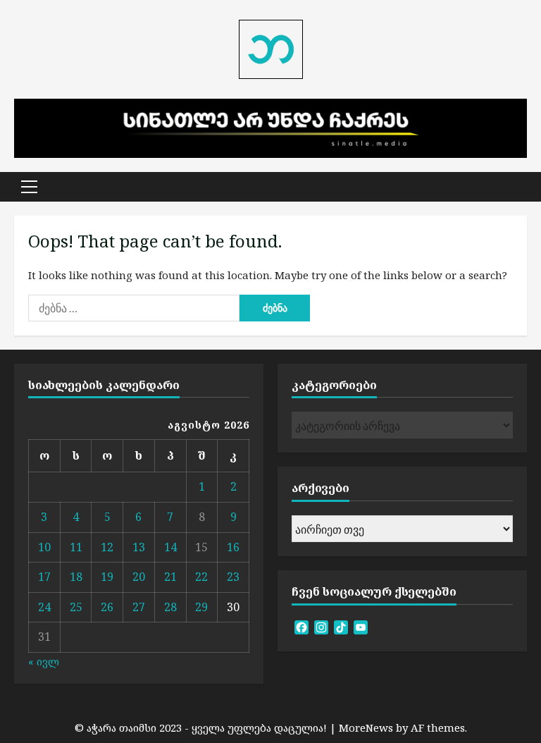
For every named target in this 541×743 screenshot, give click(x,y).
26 (107, 607)
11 (76, 547)
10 (44, 547)
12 (107, 547)
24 (44, 607)
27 (138, 607)
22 (201, 576)
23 (233, 576)
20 (138, 576)
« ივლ (43, 661)
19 (107, 576)
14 (170, 547)
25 (76, 607)
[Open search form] (522, 186)
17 (44, 576)
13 (138, 547)
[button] (29, 187)
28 (170, 607)
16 (233, 547)
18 (76, 576)
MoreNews (366, 727)
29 (201, 607)
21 (170, 576)
